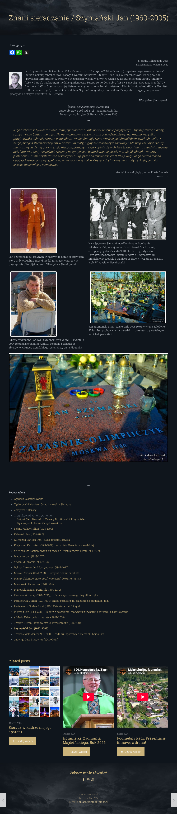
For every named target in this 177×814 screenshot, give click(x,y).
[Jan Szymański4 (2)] (128, 297)
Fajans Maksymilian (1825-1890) (33, 528)
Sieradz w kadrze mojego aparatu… (30, 729)
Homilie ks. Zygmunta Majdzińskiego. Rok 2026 (84, 740)
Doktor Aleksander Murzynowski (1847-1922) (41, 567)
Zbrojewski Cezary (25, 510)
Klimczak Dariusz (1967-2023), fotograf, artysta (42, 539)
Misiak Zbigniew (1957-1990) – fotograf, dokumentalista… (48, 578)
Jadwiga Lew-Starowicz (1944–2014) (36, 639)
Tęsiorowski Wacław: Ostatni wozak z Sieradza (42, 504)
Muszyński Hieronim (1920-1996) (34, 584)
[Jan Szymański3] (128, 214)
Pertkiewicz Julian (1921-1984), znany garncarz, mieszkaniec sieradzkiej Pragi (61, 600)
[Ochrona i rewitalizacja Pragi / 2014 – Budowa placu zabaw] (174, 800)
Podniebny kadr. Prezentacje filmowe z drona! (141, 740)
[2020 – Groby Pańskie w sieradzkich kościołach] (3, 800)
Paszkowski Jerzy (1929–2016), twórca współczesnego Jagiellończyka (56, 595)
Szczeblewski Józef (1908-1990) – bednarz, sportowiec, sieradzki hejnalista (59, 634)
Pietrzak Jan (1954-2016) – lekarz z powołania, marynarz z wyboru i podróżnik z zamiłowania (71, 611)
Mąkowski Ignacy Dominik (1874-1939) (37, 589)
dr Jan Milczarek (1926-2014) (31, 562)
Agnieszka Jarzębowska (28, 499)
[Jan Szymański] (33, 221)
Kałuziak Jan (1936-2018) (29, 534)
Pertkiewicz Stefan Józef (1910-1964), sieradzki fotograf (47, 606)
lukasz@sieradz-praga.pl (93, 801)
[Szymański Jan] (33, 304)
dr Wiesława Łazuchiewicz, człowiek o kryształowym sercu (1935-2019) (57, 550)
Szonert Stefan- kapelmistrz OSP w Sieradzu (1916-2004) (48, 623)
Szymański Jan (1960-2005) (31, 628)
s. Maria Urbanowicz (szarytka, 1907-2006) (39, 617)
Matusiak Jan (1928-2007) (29, 556)
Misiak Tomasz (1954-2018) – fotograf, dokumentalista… (47, 573)
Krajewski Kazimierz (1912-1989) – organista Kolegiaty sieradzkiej (54, 545)
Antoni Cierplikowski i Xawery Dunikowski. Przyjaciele (50, 519)
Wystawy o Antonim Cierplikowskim (39, 523)
